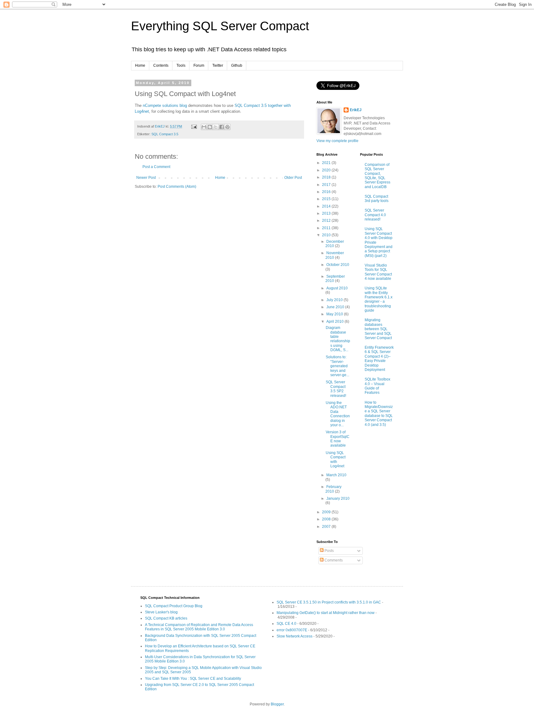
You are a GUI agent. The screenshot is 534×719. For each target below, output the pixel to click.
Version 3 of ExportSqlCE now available (338, 439)
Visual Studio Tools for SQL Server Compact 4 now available (378, 272)
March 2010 (336, 475)
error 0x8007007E (292, 630)
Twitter (217, 65)
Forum (198, 65)
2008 (327, 519)
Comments (333, 560)
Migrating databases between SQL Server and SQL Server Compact (378, 329)
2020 (327, 170)
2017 (327, 185)
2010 (327, 235)
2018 (327, 177)
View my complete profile (337, 141)
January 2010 (338, 498)
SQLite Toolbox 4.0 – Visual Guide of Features (377, 386)
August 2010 (337, 288)
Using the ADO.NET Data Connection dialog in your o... (338, 414)
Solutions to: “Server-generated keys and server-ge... (337, 366)
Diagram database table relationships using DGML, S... (338, 339)
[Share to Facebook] (221, 127)
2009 (327, 512)
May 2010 (335, 314)
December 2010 (334, 243)
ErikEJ (356, 110)
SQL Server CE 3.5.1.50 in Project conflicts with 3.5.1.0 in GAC (329, 602)
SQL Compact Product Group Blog (173, 606)
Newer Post (146, 177)
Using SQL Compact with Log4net (335, 459)
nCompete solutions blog (165, 105)
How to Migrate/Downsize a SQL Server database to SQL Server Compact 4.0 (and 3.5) (379, 413)
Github (236, 65)
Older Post (293, 177)
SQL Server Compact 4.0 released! (375, 214)
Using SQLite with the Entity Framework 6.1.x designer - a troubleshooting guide (378, 299)
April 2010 (335, 321)
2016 (327, 192)
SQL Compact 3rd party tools (376, 198)
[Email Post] (194, 126)
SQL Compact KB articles (166, 618)
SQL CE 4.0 (286, 623)
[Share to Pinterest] (227, 127)
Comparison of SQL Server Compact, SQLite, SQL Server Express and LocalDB (377, 175)
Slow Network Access (294, 636)
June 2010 (335, 307)
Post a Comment (156, 167)
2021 (327, 163)
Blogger (277, 704)
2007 (327, 526)
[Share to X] (216, 127)
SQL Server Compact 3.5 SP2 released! (336, 388)
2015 (327, 199)
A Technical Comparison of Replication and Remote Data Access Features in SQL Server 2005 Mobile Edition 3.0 (199, 627)
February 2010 (333, 489)
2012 (327, 220)
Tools (180, 65)
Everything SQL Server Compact (220, 26)
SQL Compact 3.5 (164, 134)
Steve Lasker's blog (161, 612)
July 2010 (335, 300)
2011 (327, 228)
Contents (160, 65)
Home (140, 65)
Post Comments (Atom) (177, 186)
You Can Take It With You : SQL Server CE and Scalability (193, 678)
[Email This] (204, 127)
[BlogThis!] (210, 127)
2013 (327, 213)
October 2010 (337, 265)
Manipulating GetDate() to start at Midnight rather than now (326, 613)
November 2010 (334, 255)
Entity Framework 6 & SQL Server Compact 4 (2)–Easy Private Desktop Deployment (379, 358)
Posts (329, 551)
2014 (327, 206)
